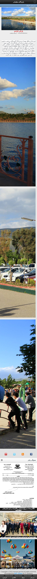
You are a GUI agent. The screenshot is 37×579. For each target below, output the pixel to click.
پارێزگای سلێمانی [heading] (18, 2)
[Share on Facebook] (31, 455)
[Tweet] (23, 455)
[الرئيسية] (35, 2)
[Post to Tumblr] (6, 455)
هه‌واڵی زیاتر (32, 460)
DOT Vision (18, 573)
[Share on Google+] (14, 455)
